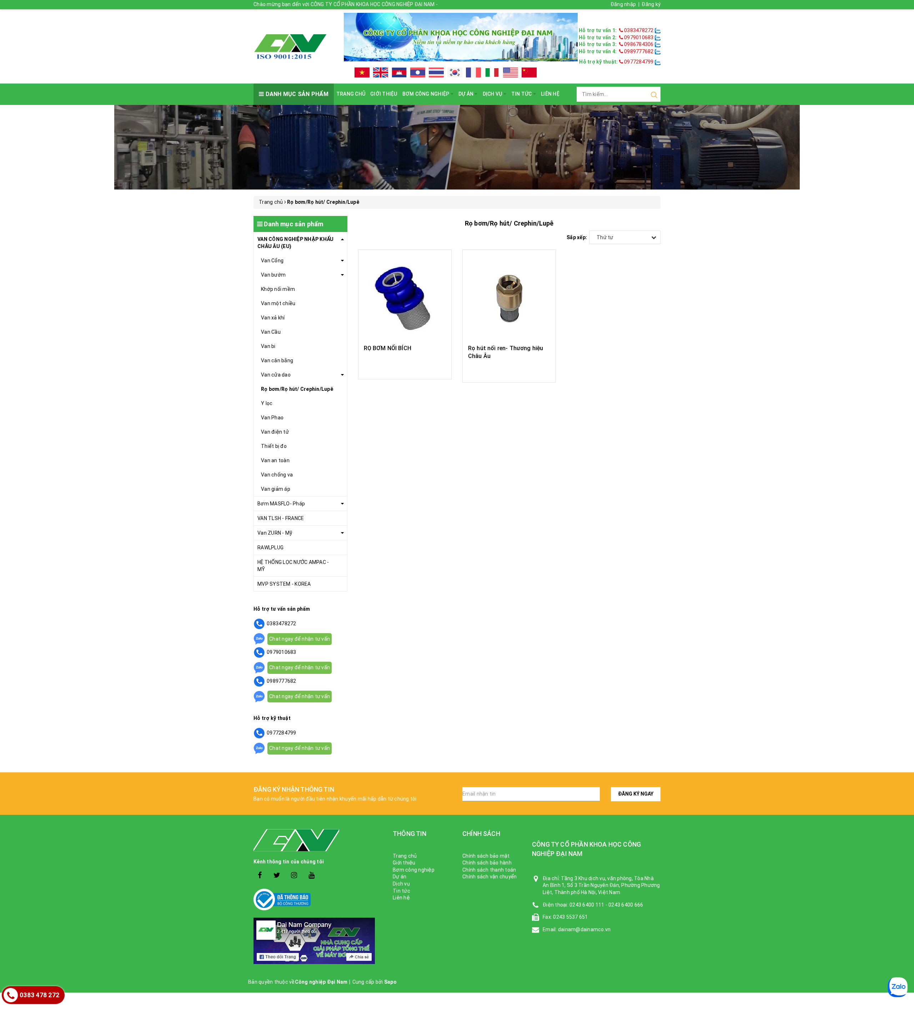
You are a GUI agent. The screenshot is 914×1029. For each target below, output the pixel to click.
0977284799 (638, 62)
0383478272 (639, 30)
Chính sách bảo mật (486, 856)
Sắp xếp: (577, 237)
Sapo (390, 982)
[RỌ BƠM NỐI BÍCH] (405, 298)
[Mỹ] (510, 72)
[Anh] (380, 72)
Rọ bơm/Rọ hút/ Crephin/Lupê (297, 389)
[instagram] (294, 875)
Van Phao (272, 417)
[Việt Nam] (362, 72)
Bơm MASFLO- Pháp (281, 503)
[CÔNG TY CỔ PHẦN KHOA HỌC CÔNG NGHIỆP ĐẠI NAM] (290, 46)
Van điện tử (275, 432)
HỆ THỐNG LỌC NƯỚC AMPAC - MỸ (293, 565)
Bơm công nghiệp (426, 94)
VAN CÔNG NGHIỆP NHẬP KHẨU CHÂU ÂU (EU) (295, 242)
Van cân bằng (277, 360)
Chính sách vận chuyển (489, 876)
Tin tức (522, 94)
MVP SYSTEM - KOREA (284, 584)
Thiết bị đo (274, 446)
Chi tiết (404, 366)
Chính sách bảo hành (487, 863)
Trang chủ (350, 94)
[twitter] (277, 875)
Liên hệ (550, 94)
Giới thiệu (383, 94)
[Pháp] (473, 72)
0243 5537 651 (570, 917)
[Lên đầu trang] (903, 766)
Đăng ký (651, 4)
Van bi (268, 346)
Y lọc (266, 403)
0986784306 (639, 44)
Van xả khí (273, 318)
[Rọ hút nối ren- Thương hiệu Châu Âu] (509, 298)
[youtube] (311, 875)
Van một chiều (278, 303)
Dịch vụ (493, 94)
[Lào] (417, 72)
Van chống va (277, 475)
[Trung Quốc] (529, 72)
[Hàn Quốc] (454, 72)
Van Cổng (272, 260)
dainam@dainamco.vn (584, 929)
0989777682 (639, 51)
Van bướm (273, 275)
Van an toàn (275, 460)
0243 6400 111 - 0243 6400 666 (606, 905)
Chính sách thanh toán (489, 870)
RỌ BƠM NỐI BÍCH (387, 348)
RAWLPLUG (270, 547)
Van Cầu (271, 332)
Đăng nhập (623, 4)
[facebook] (259, 875)
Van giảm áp (275, 489)
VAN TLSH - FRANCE (280, 518)
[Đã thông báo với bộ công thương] (317, 900)
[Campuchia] (399, 72)
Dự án (466, 94)
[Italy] (491, 72)
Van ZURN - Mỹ (274, 533)
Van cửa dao (276, 375)
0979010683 (639, 37)
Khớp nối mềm (278, 289)
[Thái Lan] (436, 72)
